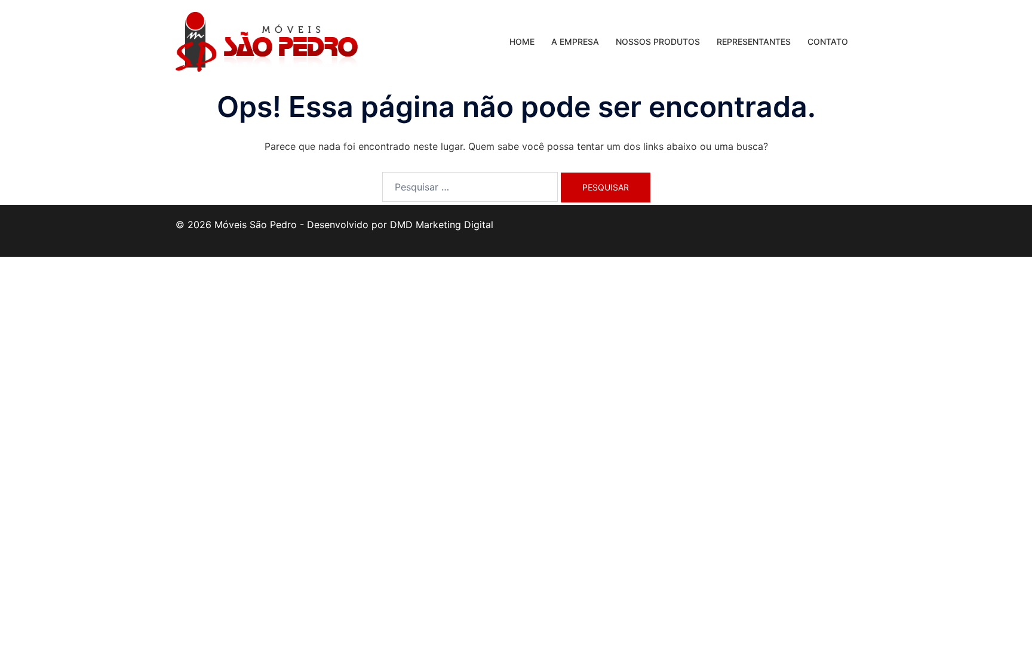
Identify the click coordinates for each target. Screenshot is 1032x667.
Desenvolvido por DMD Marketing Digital (400, 224)
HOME (522, 41)
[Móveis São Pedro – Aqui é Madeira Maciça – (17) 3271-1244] (267, 41)
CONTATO (827, 41)
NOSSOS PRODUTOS (658, 41)
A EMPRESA (575, 41)
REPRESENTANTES (754, 41)
